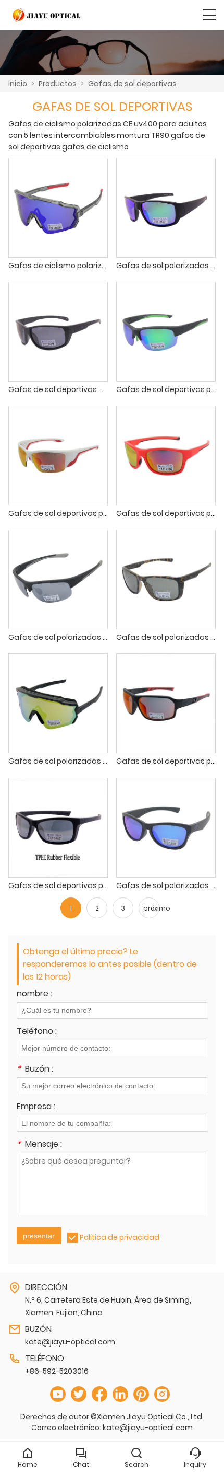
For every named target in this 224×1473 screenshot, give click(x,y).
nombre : (34, 994)
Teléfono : (37, 1032)
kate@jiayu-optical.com (70, 1342)
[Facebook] (99, 1394)
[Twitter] (78, 1394)
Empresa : (36, 1107)
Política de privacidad (119, 1237)
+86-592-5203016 (57, 1371)
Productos (58, 83)
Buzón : (35, 1070)
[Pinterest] (141, 1394)
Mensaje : (39, 1145)
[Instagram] (162, 1394)
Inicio (17, 83)
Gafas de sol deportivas (132, 83)
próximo (151, 908)
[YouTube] (57, 1394)
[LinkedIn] (120, 1394)
